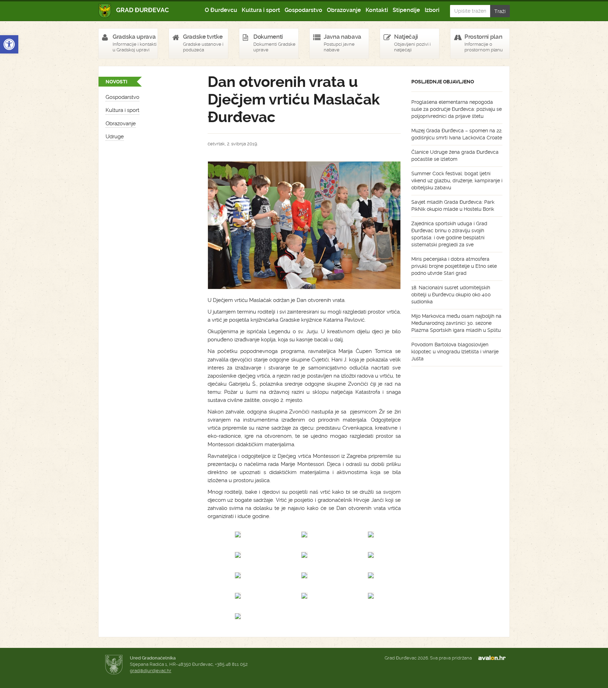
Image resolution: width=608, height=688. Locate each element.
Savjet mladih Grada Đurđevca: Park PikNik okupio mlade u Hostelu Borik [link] (452, 205)
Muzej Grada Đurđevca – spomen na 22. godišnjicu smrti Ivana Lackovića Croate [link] (456, 134)
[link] (9, 44)
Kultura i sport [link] (261, 10)
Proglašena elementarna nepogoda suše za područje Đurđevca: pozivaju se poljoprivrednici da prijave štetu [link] (456, 109)
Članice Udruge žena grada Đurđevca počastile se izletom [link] (455, 155)
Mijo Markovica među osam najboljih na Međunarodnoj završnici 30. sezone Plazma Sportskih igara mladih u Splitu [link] (456, 323)
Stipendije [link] (406, 10)
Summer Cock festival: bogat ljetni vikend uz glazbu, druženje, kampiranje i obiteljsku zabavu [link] (456, 180)
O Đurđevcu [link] (221, 10)
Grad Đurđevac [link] (134, 11)
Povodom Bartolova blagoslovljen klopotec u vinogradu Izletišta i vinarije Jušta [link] (455, 351)
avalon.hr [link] (494, 658)
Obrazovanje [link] (344, 10)
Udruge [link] (115, 136)
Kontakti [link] (377, 10)
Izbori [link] (432, 10)
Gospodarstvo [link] (303, 10)
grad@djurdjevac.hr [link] (150, 670)
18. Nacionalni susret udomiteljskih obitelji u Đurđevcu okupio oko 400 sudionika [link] (451, 294)
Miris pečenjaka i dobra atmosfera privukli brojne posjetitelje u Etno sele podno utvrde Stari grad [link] (454, 266)
